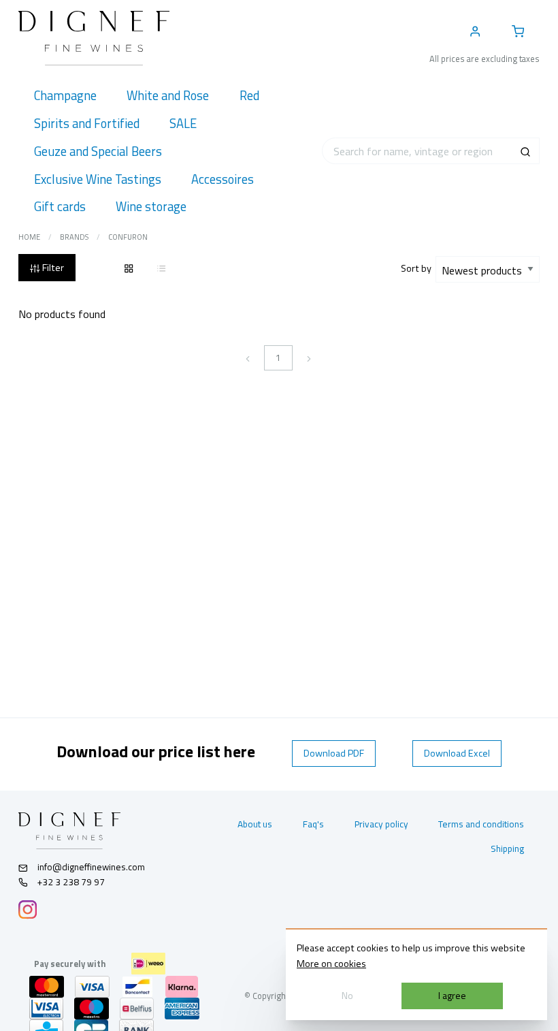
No (347, 995)
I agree (452, 995)
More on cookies (331, 963)
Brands (74, 237)
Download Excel (457, 753)
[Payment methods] (148, 963)
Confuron (128, 237)
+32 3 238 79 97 (70, 882)
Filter (52, 267)
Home (29, 237)
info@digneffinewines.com (91, 867)
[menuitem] (65, 96)
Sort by (418, 268)
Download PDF (333, 753)
